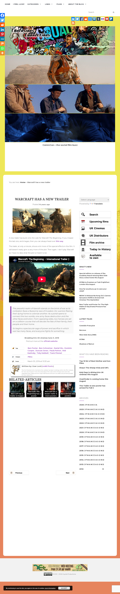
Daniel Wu (58, 348)
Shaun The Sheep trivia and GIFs (94, 368)
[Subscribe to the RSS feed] (73, 23)
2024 (81, 414)
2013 (81, 464)
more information (50, 588)
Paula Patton (55, 351)
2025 (81, 409)
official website (51, 341)
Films (59, 4)
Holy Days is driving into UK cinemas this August (91, 373)
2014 (81, 460)
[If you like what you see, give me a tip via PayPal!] (111, 19)
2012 (81, 469)
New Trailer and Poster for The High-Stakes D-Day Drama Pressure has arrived (94, 307)
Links (47, 4)
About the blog (76, 4)
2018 (81, 441)
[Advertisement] (88, 513)
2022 (81, 423)
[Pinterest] (2, 34)
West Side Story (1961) (87, 335)
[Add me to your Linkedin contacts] (94, 19)
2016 (81, 451)
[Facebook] (2, 15)
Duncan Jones (42, 351)
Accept (64, 588)
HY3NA (82, 339)
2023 (81, 419)
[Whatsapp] (2, 48)
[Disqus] (42, 431)
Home (7, 4)
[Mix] (2, 43)
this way (59, 241)
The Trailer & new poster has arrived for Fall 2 (92, 387)
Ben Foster (33, 348)
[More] (2, 53)
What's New (85, 267)
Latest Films (85, 319)
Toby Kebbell (42, 353)
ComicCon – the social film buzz (60, 145)
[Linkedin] (2, 29)
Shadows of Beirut (86, 344)
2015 (81, 455)
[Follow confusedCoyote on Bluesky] (73, 19)
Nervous (82, 330)
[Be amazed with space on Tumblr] (99, 19)
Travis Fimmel (56, 353)
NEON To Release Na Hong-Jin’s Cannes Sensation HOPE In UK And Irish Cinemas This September (95, 298)
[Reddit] (2, 24)
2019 (81, 437)
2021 (81, 428)
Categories (33, 4)
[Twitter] (2, 20)
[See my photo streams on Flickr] (103, 19)
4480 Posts (47, 366)
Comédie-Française (87, 326)
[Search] (113, 12)
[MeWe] (2, 39)
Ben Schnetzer (46, 348)
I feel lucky (18, 4)
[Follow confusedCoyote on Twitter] (77, 19)
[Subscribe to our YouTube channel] (107, 19)
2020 (81, 432)
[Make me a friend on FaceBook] (82, 19)
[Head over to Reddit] (86, 19)
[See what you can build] (90, 19)
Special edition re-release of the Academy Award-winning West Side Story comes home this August (93, 276)
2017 (81, 446)
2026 (81, 405)
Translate (98, 204)
